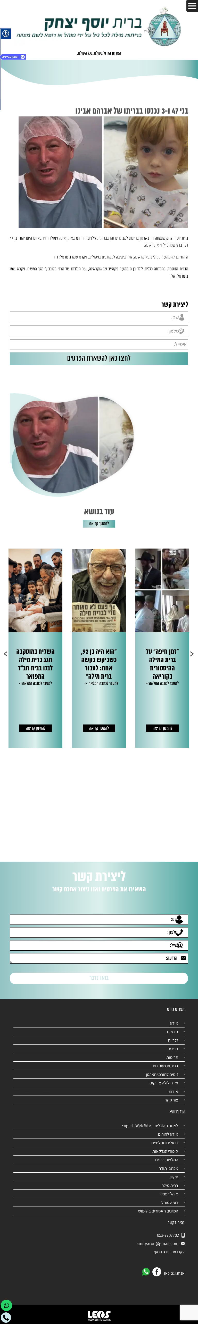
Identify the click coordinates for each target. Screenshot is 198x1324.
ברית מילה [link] (169, 1185)
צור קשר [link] (171, 1100)
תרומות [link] (172, 1057)
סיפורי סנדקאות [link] (165, 1151)
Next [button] (6, 653)
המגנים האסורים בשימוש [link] (158, 1211)
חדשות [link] (172, 1031)
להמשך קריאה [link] (99, 523)
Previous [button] (192, 653)
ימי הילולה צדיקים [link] (164, 1083)
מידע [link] (174, 1023)
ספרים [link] (173, 1049)
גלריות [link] (173, 1040)
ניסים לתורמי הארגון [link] (162, 1074)
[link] (99, 27)
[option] (145, 648)
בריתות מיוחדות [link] (165, 1066)
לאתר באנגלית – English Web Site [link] (149, 1125)
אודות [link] (173, 1091)
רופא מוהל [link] (169, 1202)
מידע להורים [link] (168, 1134)
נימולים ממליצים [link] (164, 1142)
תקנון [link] (174, 1177)
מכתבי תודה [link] (168, 1168)
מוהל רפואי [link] (169, 1194)
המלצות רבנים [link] (166, 1160)
